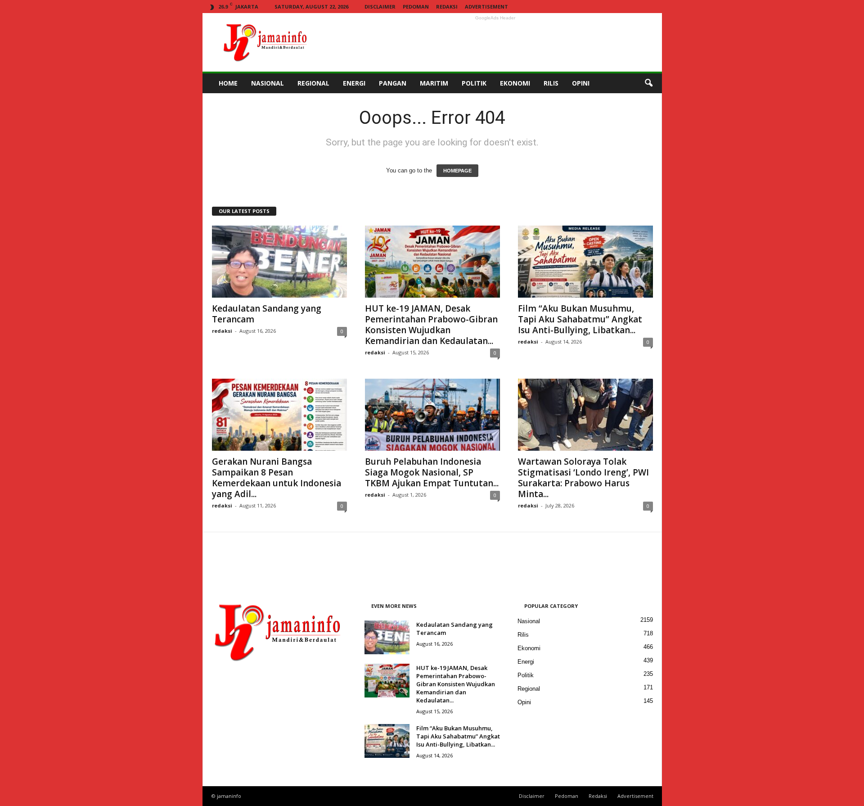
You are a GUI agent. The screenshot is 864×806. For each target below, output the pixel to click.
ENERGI (354, 83)
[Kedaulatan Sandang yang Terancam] (279, 262)
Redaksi (447, 6)
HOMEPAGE (457, 170)
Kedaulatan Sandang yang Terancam (266, 314)
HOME (228, 83)
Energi (526, 661)
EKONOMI (515, 83)
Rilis (523, 634)
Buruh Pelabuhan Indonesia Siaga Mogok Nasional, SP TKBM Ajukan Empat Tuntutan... (432, 472)
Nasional (529, 621)
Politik (526, 675)
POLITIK (474, 83)
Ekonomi (529, 648)
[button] (648, 83)
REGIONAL (313, 83)
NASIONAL (267, 83)
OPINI (581, 83)
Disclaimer (380, 6)
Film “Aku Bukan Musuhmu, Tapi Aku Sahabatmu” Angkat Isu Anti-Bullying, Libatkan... (580, 319)
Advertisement (486, 6)
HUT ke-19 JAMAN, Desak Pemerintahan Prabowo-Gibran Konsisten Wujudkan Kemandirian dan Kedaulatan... (431, 325)
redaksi (222, 330)
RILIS (551, 83)
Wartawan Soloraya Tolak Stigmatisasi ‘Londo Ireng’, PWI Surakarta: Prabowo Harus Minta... (583, 478)
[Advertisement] (495, 42)
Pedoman (416, 6)
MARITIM (434, 83)
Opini (524, 702)
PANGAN (392, 83)
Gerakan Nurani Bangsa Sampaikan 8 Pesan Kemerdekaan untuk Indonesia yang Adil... (276, 478)
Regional (529, 688)
